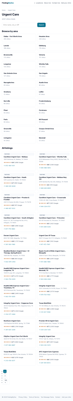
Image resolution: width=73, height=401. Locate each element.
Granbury (7, 92)
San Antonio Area (10, 73)
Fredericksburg (45, 101)
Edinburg (42, 46)
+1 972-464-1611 (9, 165)
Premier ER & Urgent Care (48, 321)
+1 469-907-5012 (9, 208)
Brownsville (8, 55)
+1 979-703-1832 (44, 294)
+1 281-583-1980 (9, 244)
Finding (8, 3)
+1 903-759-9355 (9, 279)
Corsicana (43, 110)
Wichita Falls (43, 64)
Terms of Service (34, 397)
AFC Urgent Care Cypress (49, 352)
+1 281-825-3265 (9, 329)
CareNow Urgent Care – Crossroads (52, 198)
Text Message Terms (47, 397)
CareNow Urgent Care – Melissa (16, 157)
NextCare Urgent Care (12, 321)
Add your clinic (66, 3)
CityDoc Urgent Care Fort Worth (16, 336)
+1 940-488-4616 (45, 168)
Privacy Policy (23, 397)
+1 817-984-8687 (9, 345)
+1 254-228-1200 (45, 329)
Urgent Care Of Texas (47, 235)
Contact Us (55, 3)
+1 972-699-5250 (45, 227)
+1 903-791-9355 (9, 296)
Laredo (6, 46)
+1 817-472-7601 (44, 244)
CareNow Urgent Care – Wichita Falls (53, 157)
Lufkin (41, 92)
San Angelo (43, 73)
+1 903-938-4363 (45, 279)
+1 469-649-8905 (45, 188)
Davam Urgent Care (11, 235)
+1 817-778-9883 (9, 229)
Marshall (42, 138)
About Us (47, 3)
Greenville (7, 129)
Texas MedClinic (45, 303)
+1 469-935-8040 (9, 186)
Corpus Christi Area (46, 129)
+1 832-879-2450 (9, 262)
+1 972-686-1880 (44, 262)
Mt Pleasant (43, 119)
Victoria (42, 55)
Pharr (6, 110)
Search (41, 25)
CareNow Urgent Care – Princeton (52, 218)
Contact (57, 397)
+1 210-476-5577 (9, 360)
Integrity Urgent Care (47, 286)
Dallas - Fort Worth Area (13, 36)
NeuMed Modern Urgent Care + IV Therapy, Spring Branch (16, 252)
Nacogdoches (9, 82)
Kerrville (7, 101)
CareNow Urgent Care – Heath (15, 177)
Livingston (8, 138)
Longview (7, 64)
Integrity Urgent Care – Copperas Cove (18, 303)
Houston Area (44, 36)
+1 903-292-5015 (45, 345)
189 (6, 380)
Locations (39, 3)
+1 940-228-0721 (44, 206)
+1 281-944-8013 (44, 363)
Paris (6, 119)
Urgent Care (11, 10)
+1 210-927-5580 (44, 312)
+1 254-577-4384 (9, 314)
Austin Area (43, 82)
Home (4, 10)
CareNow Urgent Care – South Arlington (19, 218)
